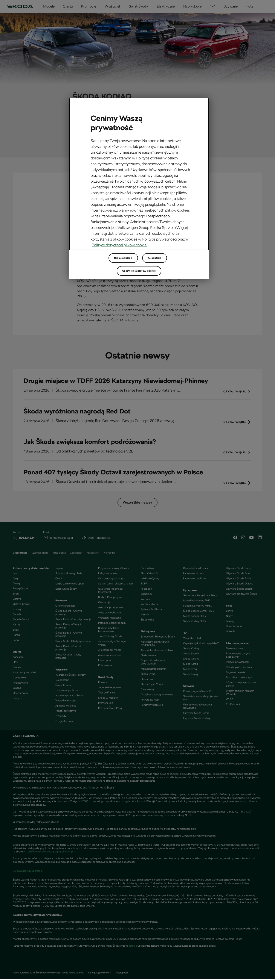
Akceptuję (154, 257)
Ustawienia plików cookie (139, 270)
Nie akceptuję (123, 257)
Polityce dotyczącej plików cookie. (119, 245)
